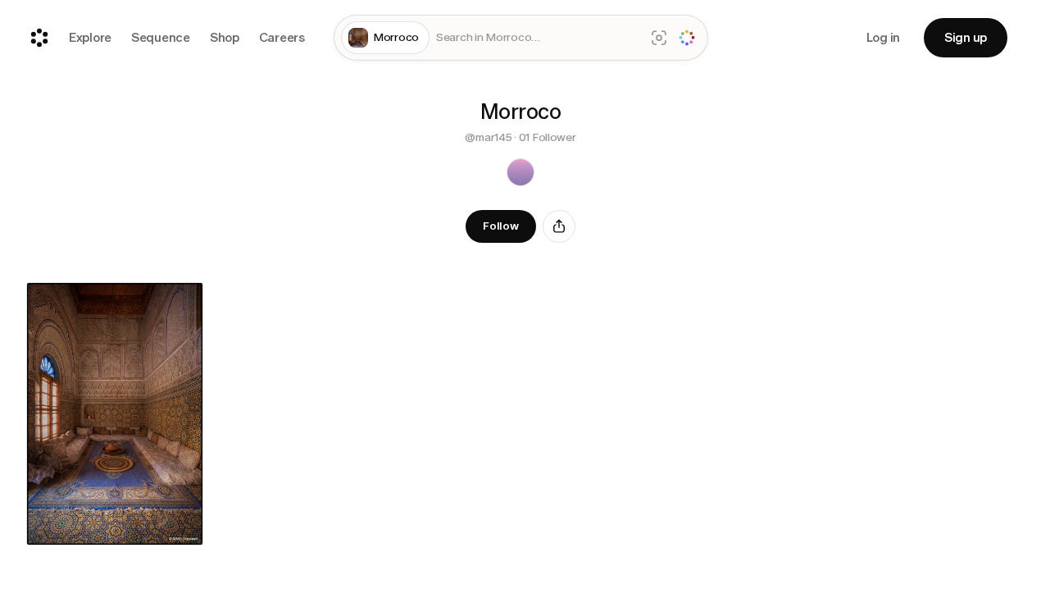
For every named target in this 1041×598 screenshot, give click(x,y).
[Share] (559, 226)
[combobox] (537, 38)
